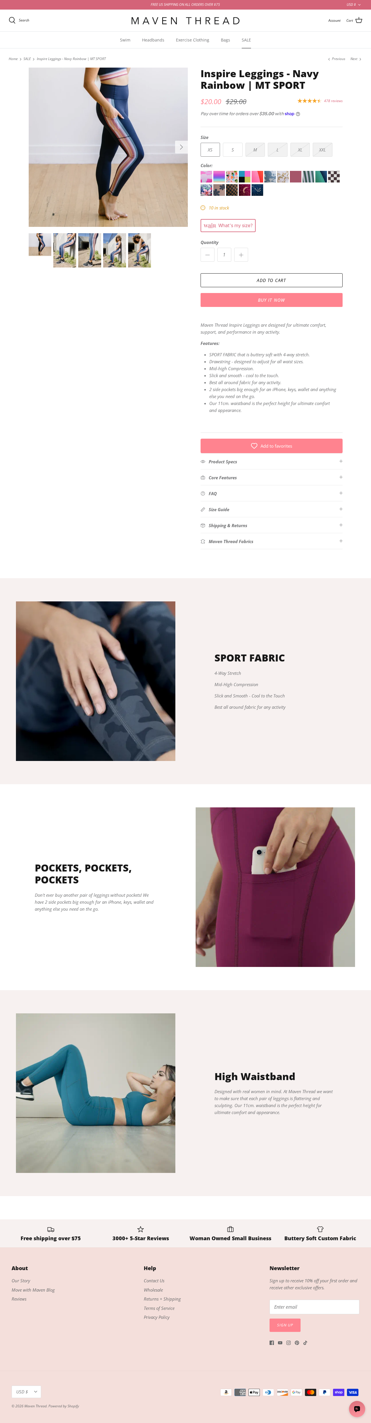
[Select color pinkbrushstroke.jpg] (207, 181)
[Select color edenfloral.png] (207, 194)
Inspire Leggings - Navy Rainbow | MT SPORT (71, 59)
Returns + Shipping (162, 1299)
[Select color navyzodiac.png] (257, 194)
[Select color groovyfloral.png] (219, 194)
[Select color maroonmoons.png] (245, 194)
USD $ (351, 4)
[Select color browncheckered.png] (232, 194)
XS (210, 150)
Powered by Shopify (63, 1406)
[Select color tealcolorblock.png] (321, 181)
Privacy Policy (157, 1317)
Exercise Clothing (192, 40)
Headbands (153, 40)
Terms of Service (159, 1308)
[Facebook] (272, 1343)
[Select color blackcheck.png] (334, 181)
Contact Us (154, 1280)
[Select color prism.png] (219, 181)
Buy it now (271, 300)
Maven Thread (35, 1406)
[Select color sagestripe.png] (309, 181)
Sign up (285, 1325)
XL (300, 150)
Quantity (210, 242)
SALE (246, 40)
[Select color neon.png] (245, 181)
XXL (322, 150)
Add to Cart (271, 280)
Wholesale (153, 1290)
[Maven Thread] (185, 20)
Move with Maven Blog (33, 1290)
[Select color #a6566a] (296, 181)
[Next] (181, 147)
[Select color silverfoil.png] (270, 181)
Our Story (21, 1280)
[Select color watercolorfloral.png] (232, 181)
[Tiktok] (305, 1343)
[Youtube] (280, 1343)
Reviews (19, 1299)
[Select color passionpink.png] (258, 181)
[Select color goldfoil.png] (283, 181)
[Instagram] (288, 1343)
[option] (108, 147)
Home (13, 59)
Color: (206, 165)
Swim (125, 40)
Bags (225, 40)
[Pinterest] (297, 1343)
